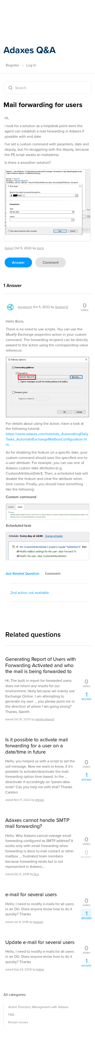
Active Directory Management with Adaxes (38, 1007)
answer (18, 262)
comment (51, 262)
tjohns (40, 969)
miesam (38, 922)
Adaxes (25, 10)
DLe (36, 874)
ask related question (22, 573)
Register (12, 65)
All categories (14, 994)
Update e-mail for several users (39, 942)
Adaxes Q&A (29, 50)
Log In (31, 65)
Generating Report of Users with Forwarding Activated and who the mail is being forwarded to (40, 665)
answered (25, 307)
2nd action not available (29, 592)
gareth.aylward (44, 719)
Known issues (18, 1022)
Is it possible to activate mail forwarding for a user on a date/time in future (36, 746)
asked (9, 248)
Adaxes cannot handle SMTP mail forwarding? (37, 823)
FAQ (11, 1014)
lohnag (39, 800)
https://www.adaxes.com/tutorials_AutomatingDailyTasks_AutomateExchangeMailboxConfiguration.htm (47, 439)
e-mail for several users (31, 895)
